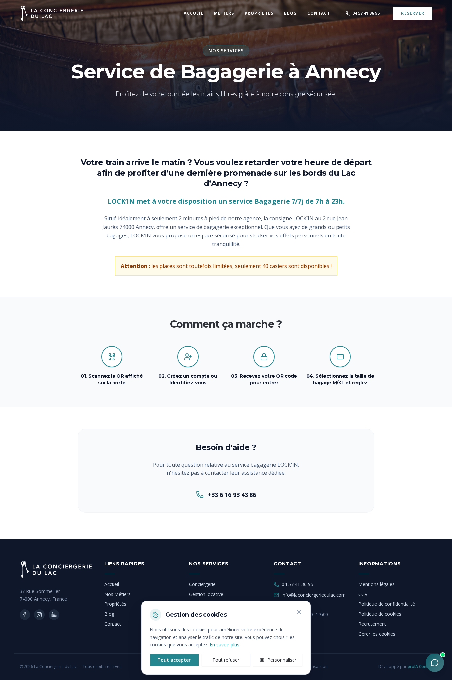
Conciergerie (202, 584)
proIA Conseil (420, 666)
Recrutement (372, 624)
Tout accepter (174, 660)
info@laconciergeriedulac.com (314, 595)
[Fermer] (299, 612)
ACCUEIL (193, 13)
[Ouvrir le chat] (435, 663)
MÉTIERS (224, 13)
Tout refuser (225, 660)
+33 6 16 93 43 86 (232, 494)
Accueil (111, 584)
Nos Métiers (117, 594)
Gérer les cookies (376, 634)
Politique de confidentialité (386, 604)
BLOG (290, 13)
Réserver (412, 13)
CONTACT (318, 13)
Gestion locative (206, 594)
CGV (362, 594)
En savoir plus (224, 644)
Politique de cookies (379, 614)
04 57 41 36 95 (297, 584)
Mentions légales (376, 584)
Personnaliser (281, 660)
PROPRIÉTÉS (259, 13)
